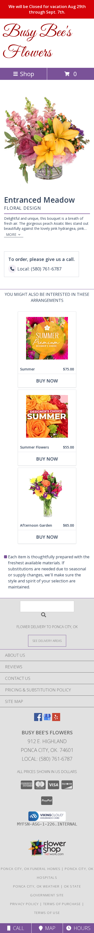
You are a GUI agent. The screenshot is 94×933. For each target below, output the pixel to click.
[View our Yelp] (56, 719)
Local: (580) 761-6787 (47, 758)
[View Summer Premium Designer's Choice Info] (47, 338)
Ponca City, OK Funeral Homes (30, 868)
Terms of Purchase (62, 904)
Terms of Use (47, 912)
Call (17, 928)
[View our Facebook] (38, 719)
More (11, 234)
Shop (27, 74)
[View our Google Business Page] (47, 719)
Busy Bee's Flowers (37, 42)
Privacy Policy (24, 904)
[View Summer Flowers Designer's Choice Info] (47, 416)
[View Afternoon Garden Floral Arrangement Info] (47, 494)
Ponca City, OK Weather (36, 886)
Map (49, 928)
